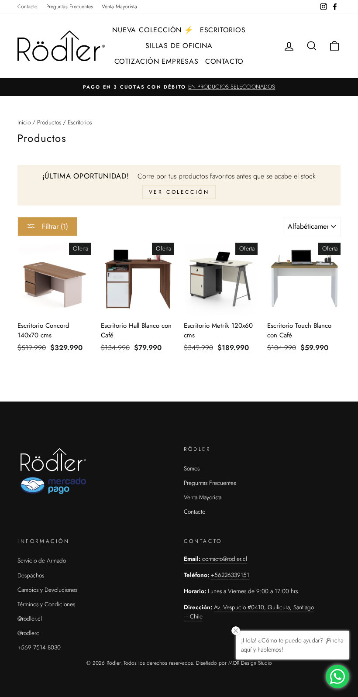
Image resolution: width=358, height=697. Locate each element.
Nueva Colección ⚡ (152, 30)
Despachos (30, 575)
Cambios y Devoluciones (47, 589)
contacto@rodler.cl (224, 558)
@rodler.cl (29, 618)
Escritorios (223, 30)
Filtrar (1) (54, 226)
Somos (192, 468)
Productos (49, 122)
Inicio (24, 122)
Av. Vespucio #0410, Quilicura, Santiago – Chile (249, 612)
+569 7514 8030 (39, 647)
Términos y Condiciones (46, 604)
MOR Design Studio (250, 663)
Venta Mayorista (119, 6)
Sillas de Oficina (179, 46)
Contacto (27, 6)
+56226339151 (230, 574)
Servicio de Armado (41, 560)
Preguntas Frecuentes (69, 6)
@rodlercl (29, 632)
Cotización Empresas (156, 61)
